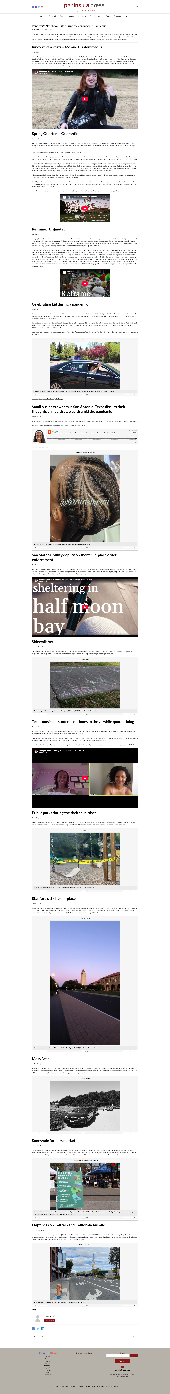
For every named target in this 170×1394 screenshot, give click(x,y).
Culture (47, 1363)
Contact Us (47, 1375)
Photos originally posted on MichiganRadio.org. (47, 399)
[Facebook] (33, 7)
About (48, 1372)
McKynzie (113, 63)
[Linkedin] (42, 1328)
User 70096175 (35, 447)
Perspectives (47, 1368)
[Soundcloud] (45, 7)
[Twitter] (39, 7)
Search (122, 1353)
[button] (137, 7)
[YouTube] (42, 7)
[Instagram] (36, 7)
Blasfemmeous (107, 61)
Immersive (47, 1366)
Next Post (134, 1336)
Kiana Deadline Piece (43, 447)
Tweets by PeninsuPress (84, 1353)
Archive (122, 1361)
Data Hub (48, 1359)
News (48, 1356)
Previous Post (37, 1336)
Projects (47, 1370)
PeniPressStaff (49, 1316)
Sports (48, 1361)
